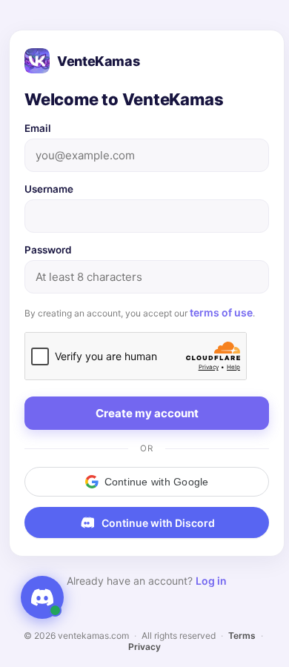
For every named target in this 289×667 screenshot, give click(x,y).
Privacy (144, 646)
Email (37, 128)
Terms (242, 635)
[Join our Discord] (42, 597)
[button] (146, 482)
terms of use (221, 312)
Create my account (147, 413)
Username (48, 189)
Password (48, 250)
